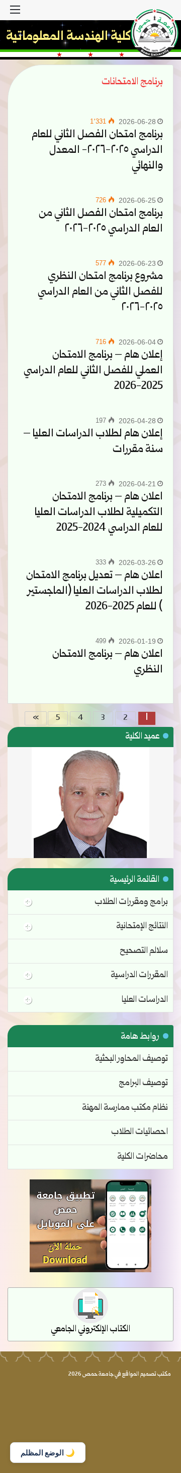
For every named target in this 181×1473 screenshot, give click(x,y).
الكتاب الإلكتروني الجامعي (90, 1329)
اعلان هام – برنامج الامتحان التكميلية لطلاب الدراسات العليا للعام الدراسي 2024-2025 (99, 512)
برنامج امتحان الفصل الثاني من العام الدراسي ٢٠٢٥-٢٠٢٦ (101, 221)
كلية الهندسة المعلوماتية (68, 37)
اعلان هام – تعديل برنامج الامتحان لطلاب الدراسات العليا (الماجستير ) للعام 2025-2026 (94, 591)
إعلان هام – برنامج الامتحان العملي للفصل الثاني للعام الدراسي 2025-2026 (93, 371)
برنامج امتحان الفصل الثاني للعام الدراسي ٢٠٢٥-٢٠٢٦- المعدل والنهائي (97, 150)
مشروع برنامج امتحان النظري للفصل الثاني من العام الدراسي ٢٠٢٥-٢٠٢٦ (100, 292)
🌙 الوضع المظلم (48, 1452)
